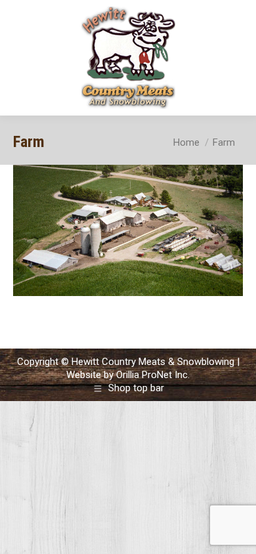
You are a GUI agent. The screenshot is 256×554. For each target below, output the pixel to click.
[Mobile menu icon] (235, 58)
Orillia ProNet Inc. (153, 375)
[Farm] (128, 230)
